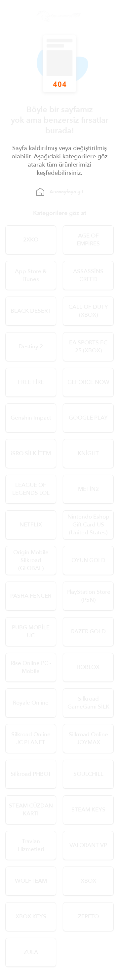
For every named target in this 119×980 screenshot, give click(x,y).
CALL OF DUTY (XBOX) (88, 311)
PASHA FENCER (30, 596)
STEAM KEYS (88, 809)
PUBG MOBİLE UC (31, 631)
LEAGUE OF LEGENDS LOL (31, 489)
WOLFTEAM (31, 881)
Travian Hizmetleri (31, 845)
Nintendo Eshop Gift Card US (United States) (88, 524)
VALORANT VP (88, 845)
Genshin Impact (31, 418)
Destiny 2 (31, 346)
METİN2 (88, 489)
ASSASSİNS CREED (88, 275)
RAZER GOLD (88, 631)
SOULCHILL (88, 774)
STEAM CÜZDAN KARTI (31, 809)
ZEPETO (88, 916)
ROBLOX (88, 667)
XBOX (88, 881)
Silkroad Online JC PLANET (31, 738)
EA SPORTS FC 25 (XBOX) (88, 346)
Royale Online (31, 703)
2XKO (30, 239)
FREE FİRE (31, 382)
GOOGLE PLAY (88, 418)
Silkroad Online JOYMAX (88, 738)
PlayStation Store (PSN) (88, 596)
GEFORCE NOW (88, 382)
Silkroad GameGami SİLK (88, 703)
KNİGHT (88, 453)
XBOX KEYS (31, 916)
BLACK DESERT (31, 311)
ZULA (31, 952)
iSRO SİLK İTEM (31, 453)
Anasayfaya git (66, 191)
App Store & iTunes (31, 275)
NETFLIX (31, 524)
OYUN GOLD (88, 560)
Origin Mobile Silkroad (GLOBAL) (31, 560)
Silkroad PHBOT (31, 774)
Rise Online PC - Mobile (31, 667)
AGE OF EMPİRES (88, 239)
